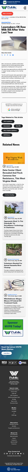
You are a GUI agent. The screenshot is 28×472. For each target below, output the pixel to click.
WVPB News (7, 135)
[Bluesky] (20, 453)
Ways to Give (14, 401)
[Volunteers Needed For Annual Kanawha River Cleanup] (14, 250)
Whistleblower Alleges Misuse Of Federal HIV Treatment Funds (13, 301)
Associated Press (6, 22)
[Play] (4, 166)
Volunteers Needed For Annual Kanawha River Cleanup (13, 265)
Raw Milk (18, 126)
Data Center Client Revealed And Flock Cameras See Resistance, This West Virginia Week (14, 175)
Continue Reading (9, 195)
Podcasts (14, 409)
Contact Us (14, 440)
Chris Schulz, (11, 296)
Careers (14, 438)
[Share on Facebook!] (5, 55)
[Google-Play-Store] (7, 453)
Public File (14, 393)
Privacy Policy (14, 391)
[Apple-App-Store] (4, 453)
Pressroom (14, 444)
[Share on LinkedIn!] (10, 55)
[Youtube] (18, 453)
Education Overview (14, 424)
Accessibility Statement (14, 389)
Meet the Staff (14, 442)
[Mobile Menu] (25, 8)
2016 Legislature (8, 121)
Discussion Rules (14, 403)
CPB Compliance (14, 395)
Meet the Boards (14, 436)
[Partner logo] (4, 362)
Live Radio (14, 411)
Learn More (7, 353)
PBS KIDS (14, 426)
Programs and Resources (14, 428)
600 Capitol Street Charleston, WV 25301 (14, 382)
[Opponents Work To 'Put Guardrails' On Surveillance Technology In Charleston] (14, 207)
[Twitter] (23, 453)
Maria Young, (11, 218)
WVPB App (14, 415)
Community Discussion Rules (14, 456)
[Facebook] (10, 453)
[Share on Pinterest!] (7, 55)
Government (7, 126)
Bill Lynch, (9, 167)
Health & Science (12, 294)
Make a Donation (7, 13)
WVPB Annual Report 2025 (14, 397)
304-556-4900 (14, 384)
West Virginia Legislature (10, 130)
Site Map (14, 399)
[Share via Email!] (13, 55)
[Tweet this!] (2, 55)
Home (2, 17)
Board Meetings (13, 434)
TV (14, 413)
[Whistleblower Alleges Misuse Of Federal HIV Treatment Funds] (14, 285)
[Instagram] (12, 453)
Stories (7, 17)
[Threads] (15, 453)
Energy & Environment (13, 259)
